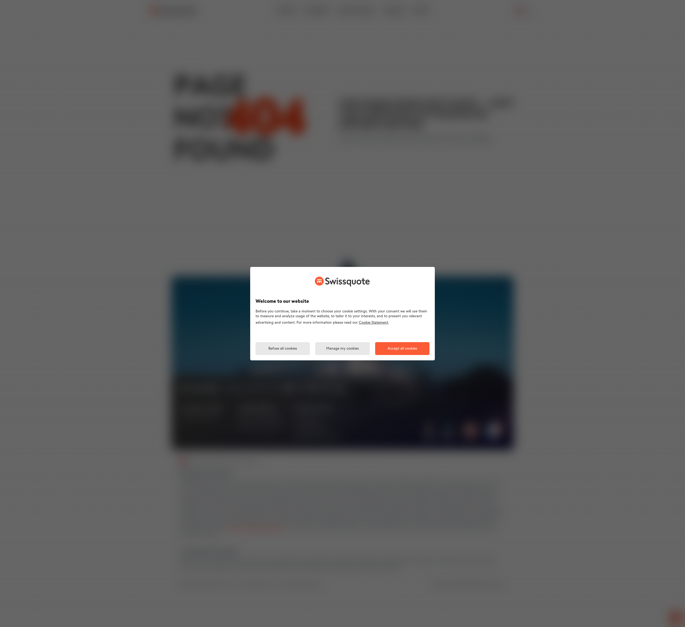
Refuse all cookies (282, 349)
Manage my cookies (342, 349)
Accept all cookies (402, 349)
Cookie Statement (373, 323)
